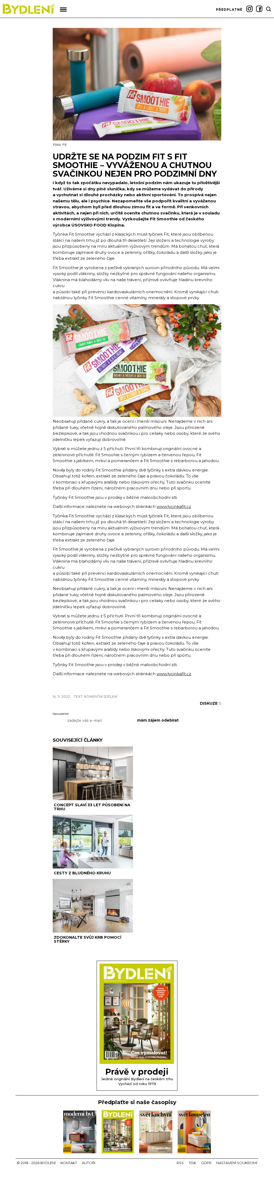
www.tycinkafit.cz (174, 506)
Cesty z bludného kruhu (82, 873)
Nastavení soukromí (236, 1163)
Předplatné (229, 10)
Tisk (192, 1163)
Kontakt (68, 1163)
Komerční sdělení (100, 697)
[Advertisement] (115, 687)
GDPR (206, 1163)
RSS (180, 1163)
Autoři (88, 1163)
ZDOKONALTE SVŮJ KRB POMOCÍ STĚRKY (87, 939)
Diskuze (210, 703)
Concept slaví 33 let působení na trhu (92, 807)
